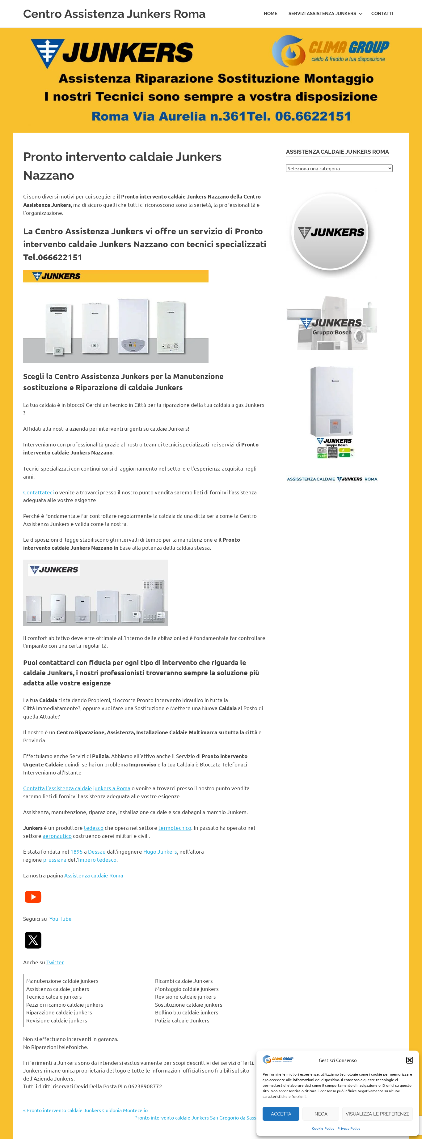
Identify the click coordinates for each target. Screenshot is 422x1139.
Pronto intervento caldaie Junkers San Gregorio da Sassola (198, 1117)
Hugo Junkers (160, 851)
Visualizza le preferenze (377, 1114)
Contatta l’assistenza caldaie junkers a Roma (76, 788)
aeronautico (57, 835)
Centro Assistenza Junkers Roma (114, 14)
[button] (410, 1060)
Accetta (281, 1114)
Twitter (55, 962)
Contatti (382, 13)
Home (270, 13)
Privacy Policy (348, 1128)
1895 (76, 851)
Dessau (97, 851)
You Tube (60, 918)
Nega (320, 1114)
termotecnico (174, 827)
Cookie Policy (323, 1128)
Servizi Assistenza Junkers (322, 13)
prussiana (54, 859)
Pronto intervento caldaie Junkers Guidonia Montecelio (87, 1110)
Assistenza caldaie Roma (93, 875)
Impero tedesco (97, 859)
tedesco (93, 827)
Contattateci (39, 492)
